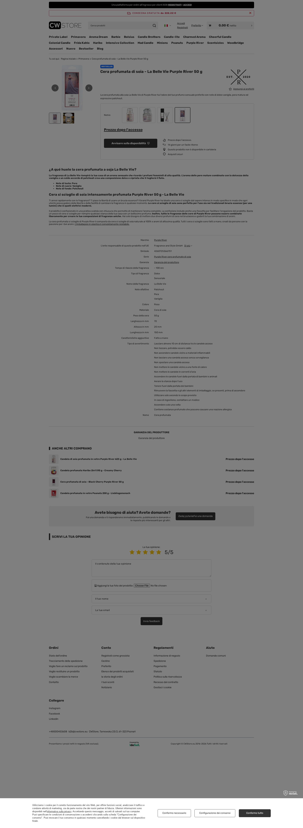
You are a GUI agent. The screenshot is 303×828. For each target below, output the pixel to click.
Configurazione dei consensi (214, 813)
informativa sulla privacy (59, 811)
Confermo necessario (174, 813)
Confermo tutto (254, 813)
